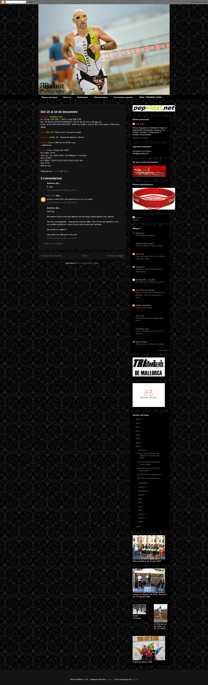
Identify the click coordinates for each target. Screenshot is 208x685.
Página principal (49, 97)
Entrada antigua (116, 256)
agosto (141, 495)
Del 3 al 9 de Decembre (148, 478)
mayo (141, 506)
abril (140, 510)
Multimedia (82, 97)
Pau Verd (140, 254)
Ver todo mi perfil (140, 138)
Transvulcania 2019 (144, 308)
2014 (138, 419)
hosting (136, 220)
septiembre (143, 491)
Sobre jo (67, 97)
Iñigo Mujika (141, 342)
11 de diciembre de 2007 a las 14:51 (62, 190)
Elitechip (140, 233)
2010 (138, 435)
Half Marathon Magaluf (145, 235)
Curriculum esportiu (123, 97)
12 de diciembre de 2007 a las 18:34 (62, 238)
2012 (138, 427)
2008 (138, 443)
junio (140, 502)
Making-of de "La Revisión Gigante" (150, 344)
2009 (138, 439)
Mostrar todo (163, 350)
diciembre (142, 450)
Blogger (134, 679)
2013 (138, 423)
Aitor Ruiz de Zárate (145, 290)
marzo (141, 514)
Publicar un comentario (53, 243)
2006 (138, 526)
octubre (141, 487)
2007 (138, 446)
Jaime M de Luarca (145, 243)
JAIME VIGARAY (143, 305)
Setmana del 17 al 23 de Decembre (148, 469)
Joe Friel (140, 316)
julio (140, 498)
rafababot (140, 267)
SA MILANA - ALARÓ (145, 280)
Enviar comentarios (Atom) (88, 263)
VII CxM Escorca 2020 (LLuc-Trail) (150, 282)
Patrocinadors (101, 97)
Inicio (84, 256)
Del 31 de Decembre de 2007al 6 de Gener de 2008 (148, 455)
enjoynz (110, 679)
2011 (138, 431)
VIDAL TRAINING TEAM (150, 97)
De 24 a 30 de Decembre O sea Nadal (149, 463)
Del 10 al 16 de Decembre (149, 474)
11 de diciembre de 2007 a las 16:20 (62, 202)
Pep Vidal (51, 196)
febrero (141, 518)
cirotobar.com (142, 329)
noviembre (143, 483)
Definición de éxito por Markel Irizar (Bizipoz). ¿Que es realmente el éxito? (150, 294)
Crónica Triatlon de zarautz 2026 (149, 246)
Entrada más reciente (51, 256)
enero (141, 522)
